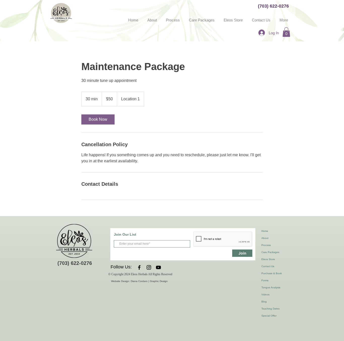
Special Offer (269, 315)
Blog (264, 301)
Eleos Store (268, 259)
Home (264, 231)
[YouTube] (158, 267)
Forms (264, 280)
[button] (286, 32)
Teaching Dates (270, 308)
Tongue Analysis (270, 287)
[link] (98, 119)
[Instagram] (149, 267)
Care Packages (270, 252)
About (264, 238)
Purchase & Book (271, 273)
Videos (265, 294)
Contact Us (267, 266)
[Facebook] (139, 267)
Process (266, 245)
